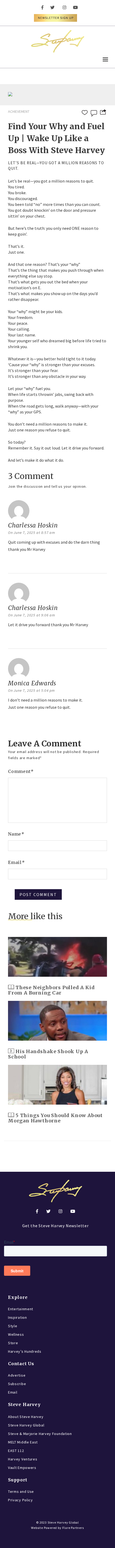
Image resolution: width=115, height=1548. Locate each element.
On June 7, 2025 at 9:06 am (31, 615)
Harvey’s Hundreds (24, 1351)
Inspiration (17, 1317)
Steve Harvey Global (26, 1425)
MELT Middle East (23, 1442)
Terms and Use (21, 1491)
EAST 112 (16, 1450)
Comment (21, 771)
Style (12, 1326)
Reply (14, 562)
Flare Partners (73, 1528)
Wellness (16, 1334)
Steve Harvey (24, 1404)
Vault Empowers (22, 1467)
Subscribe (17, 1383)
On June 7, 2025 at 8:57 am (31, 532)
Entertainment (20, 1309)
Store (13, 1343)
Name (16, 834)
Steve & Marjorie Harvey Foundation (40, 1433)
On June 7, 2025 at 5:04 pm (31, 690)
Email (16, 862)
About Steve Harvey (26, 1416)
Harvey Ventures (22, 1459)
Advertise (16, 1375)
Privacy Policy (20, 1500)
